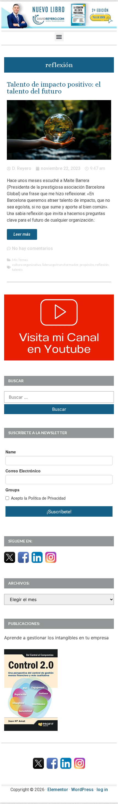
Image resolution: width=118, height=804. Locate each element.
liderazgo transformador (60, 265)
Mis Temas (20, 260)
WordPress (82, 789)
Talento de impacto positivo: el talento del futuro (54, 87)
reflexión (102, 265)
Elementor (57, 789)
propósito (87, 265)
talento (17, 270)
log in (102, 789)
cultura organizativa (26, 265)
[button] (59, 36)
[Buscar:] (59, 397)
